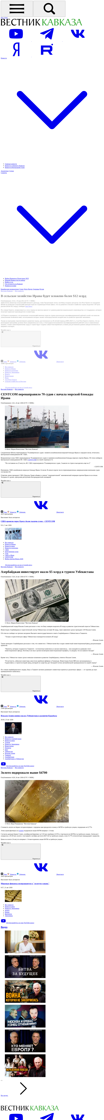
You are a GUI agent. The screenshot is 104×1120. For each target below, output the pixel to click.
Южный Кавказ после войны (15, 280)
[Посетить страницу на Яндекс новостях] (16, 56)
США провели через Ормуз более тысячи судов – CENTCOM (28, 521)
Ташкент (8, 755)
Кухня (42, 289)
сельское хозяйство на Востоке (15, 381)
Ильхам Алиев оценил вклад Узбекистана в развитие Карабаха (29, 716)
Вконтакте (60, 361)
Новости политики (11, 370)
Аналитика (5, 171)
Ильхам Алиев (10, 753)
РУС (2, 18)
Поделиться (36, 346)
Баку (6, 750)
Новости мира (10, 546)
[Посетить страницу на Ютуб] (16, 41)
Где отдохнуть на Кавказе (14, 284)
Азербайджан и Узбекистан (14, 759)
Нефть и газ (9, 282)
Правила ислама (10, 286)
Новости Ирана (10, 369)
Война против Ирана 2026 (14, 559)
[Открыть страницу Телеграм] (47, 41)
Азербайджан (9, 757)
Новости (13, 361)
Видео (30, 289)
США (7, 550)
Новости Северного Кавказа (15, 166)
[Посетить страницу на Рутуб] (47, 56)
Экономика (9, 916)
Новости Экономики (12, 372)
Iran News (28, 306)
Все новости (19, 291)
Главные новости (11, 164)
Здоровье (36, 289)
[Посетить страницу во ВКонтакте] (78, 41)
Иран (7, 378)
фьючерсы (8, 914)
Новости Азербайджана (13, 739)
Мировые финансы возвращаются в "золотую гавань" (25, 884)
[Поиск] (49, 9)
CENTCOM (32, 460)
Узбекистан (9, 751)
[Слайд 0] (1, 1080)
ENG (6, 18)
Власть (7, 374)
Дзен (5, 361)
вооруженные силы (11, 551)
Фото (26, 289)
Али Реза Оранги (11, 379)
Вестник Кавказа (7, 291)
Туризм (7, 742)
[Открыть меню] (17, 9)
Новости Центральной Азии (15, 167)
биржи (7, 912)
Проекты (8, 748)
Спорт (21, 289)
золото (21, 830)
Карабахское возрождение (10, 289)
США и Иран (9, 555)
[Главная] (41, 25)
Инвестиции (9, 376)
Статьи (11, 171)
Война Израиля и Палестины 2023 (17, 278)
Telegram (22, 361)
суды (6, 553)
